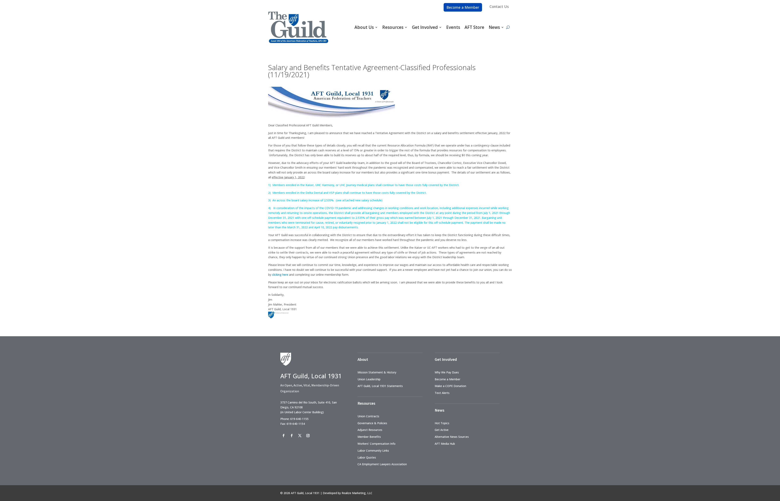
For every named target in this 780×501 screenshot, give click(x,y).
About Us (364, 27)
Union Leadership (369, 379)
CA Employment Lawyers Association (382, 464)
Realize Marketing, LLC (357, 493)
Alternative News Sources (452, 437)
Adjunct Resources (370, 430)
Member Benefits (369, 437)
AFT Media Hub (445, 444)
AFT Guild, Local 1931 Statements (380, 386)
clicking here (280, 275)
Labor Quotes (367, 457)
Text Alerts (442, 393)
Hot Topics (442, 423)
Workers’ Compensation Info (376, 444)
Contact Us (499, 6)
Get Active (441, 430)
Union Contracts (368, 416)
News (494, 27)
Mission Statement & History (377, 372)
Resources (392, 27)
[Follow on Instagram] (308, 435)
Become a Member (462, 7)
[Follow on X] (300, 435)
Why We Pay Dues (447, 372)
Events (453, 27)
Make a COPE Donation (450, 386)
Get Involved (425, 27)
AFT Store (474, 27)
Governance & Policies (372, 423)
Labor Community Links (373, 450)
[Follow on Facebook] (283, 435)
